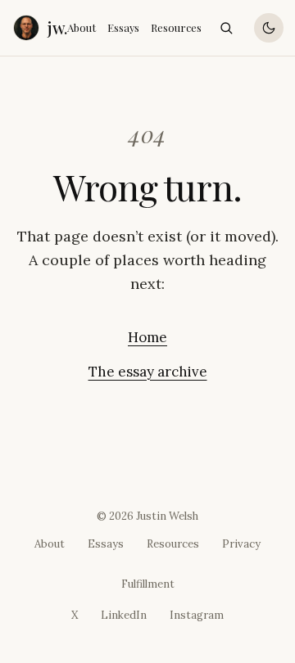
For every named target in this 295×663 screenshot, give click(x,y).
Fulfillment (148, 584)
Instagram (197, 615)
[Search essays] (226, 28)
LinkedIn (124, 615)
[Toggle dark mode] (269, 28)
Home (147, 337)
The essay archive (147, 372)
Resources (176, 27)
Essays (123, 27)
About (81, 27)
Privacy (241, 544)
